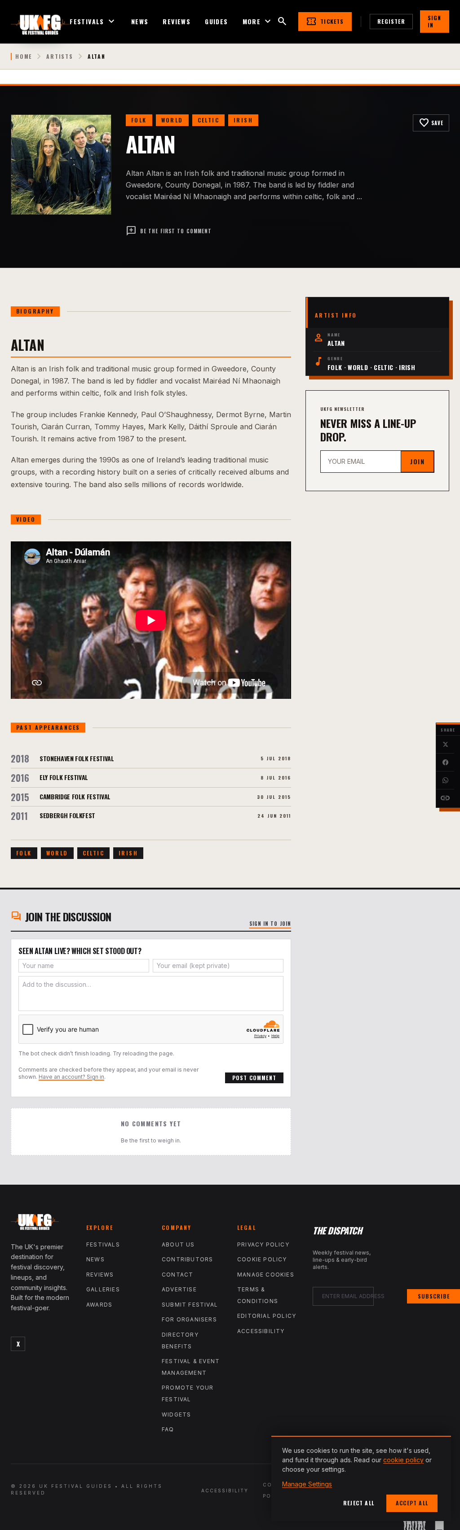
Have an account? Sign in (71, 1076)
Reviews (176, 21)
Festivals (93, 21)
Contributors (187, 1259)
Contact (177, 1274)
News (140, 21)
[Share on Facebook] (445, 763)
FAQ (168, 1429)
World (172, 120)
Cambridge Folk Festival (75, 796)
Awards (99, 1304)
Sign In (435, 21)
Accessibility (261, 1331)
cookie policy (403, 1460)
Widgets (176, 1414)
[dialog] (361, 1478)
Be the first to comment (169, 231)
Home (23, 56)
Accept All (412, 1503)
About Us (178, 1244)
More (258, 21)
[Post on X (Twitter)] (445, 745)
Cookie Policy (262, 1259)
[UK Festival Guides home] (41, 1224)
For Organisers (189, 1319)
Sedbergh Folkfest (67, 815)
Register (391, 21)
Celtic (208, 120)
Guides (216, 21)
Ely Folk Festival (64, 777)
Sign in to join (270, 923)
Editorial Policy (266, 1315)
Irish (243, 120)
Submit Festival (190, 1304)
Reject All (358, 1503)
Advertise (179, 1289)
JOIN (417, 461)
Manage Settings (307, 1484)
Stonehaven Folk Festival (77, 758)
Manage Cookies (265, 1274)
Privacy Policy (263, 1244)
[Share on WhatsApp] (445, 780)
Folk (139, 120)
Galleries (103, 1289)
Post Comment (254, 1077)
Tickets (325, 21)
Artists (59, 56)
